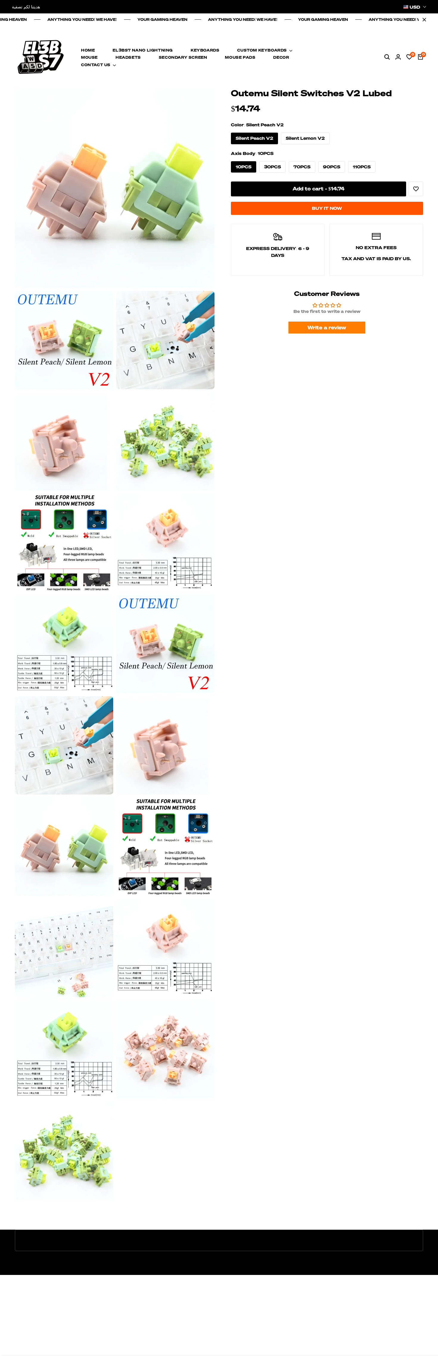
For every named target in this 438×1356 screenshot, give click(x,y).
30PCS (272, 167)
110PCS (362, 167)
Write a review (326, 327)
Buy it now (327, 208)
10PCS (243, 167)
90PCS (331, 167)
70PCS (301, 167)
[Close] (423, 20)
